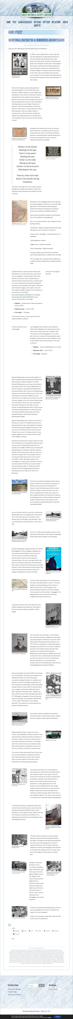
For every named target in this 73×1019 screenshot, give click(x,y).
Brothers (46, 951)
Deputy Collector (43, 953)
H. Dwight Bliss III (23, 956)
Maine (20, 957)
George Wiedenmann (44, 954)
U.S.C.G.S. (38, 962)
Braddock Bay (41, 951)
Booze (36, 951)
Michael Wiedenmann (42, 957)
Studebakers (48, 961)
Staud (44, 961)
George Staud (35, 954)
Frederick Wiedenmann (15, 954)
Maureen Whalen (33, 957)
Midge (49, 957)
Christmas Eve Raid (41, 952)
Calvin (58, 951)
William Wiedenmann (47, 963)
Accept (57, 1016)
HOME (8, 22)
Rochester (54, 959)
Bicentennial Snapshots (38, 948)
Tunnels (34, 962)
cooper (22, 953)
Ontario (26, 958)
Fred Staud (61, 953)
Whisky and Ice (39, 963)
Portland (32, 959)
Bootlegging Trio (30, 951)
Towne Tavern (29, 962)
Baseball (55, 950)
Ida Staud (36, 956)
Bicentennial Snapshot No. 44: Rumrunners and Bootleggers (36, 40)
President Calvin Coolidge (40, 959)
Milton (58, 957)
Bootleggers (23, 951)
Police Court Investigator (15, 959)
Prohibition (48, 959)
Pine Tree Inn (53, 958)
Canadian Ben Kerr (21, 952)
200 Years (37, 22)
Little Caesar (16, 957)
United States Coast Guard (47, 962)
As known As (45, 950)
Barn (49, 950)
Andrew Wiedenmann (37, 950)
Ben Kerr (60, 950)
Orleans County (32, 958)
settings (49, 1017)
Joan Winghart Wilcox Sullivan (45, 956)
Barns (52, 950)
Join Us (65, 22)
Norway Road (15, 958)
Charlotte (28, 952)
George (22, 954)
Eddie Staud (53, 953)
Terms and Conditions (14, 989)
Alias (30, 950)
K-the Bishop (56, 956)
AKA (28, 950)
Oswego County (39, 958)
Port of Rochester (26, 959)
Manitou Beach (26, 957)
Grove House (16, 956)
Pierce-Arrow (47, 958)
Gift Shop (46, 22)
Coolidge (18, 953)
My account (56, 22)
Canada (15, 952)
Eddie (49, 953)
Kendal (11, 957)
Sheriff (10, 961)
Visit (14, 22)
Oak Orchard (21, 958)
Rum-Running (60, 959)
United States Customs (30, 963)
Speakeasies (34, 961)
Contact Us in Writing (14, 994)
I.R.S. (33, 956)
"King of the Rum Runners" (20, 950)
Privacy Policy (12, 992)
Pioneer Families (60, 958)
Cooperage (26, 953)
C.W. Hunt (54, 951)
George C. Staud (28, 954)
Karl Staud (61, 956)
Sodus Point (28, 961)
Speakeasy (39, 961)
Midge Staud (54, 957)
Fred (57, 953)
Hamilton (29, 956)
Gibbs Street (52, 954)
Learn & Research (25, 22)
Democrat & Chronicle (34, 953)
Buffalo (50, 951)
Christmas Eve (33, 952)
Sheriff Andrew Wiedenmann (18, 961)
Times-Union (22, 962)
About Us (37, 25)
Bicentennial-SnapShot (15, 951)
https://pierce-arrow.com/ (29, 761)
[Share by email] (9, 925)
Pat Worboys (36, 45)
